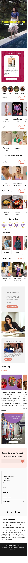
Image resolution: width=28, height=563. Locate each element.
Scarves (4, 482)
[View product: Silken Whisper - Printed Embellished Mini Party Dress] (20, 113)
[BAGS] (18, 243)
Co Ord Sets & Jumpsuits (8, 476)
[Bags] (10, 89)
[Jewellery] (16, 89)
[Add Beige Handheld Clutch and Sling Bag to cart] (9, 142)
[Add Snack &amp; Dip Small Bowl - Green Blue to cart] (9, 207)
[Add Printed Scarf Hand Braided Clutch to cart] (20, 142)
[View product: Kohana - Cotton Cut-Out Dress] (9, 113)
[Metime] (22, 89)
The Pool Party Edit (17, 278)
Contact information (13, 549)
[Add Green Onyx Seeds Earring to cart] (9, 178)
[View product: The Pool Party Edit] (20, 274)
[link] (4, 225)
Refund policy (4, 547)
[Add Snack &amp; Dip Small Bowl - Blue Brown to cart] (20, 207)
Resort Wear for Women (16, 532)
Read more (3, 410)
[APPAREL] (6, 243)
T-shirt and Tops (6, 480)
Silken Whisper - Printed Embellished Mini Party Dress (17, 120)
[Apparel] (4, 89)
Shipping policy (21, 547)
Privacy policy (10, 547)
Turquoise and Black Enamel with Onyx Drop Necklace (17, 184)
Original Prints (6, 478)
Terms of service (15, 547)
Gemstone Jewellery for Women (18, 522)
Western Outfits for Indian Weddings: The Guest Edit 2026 (11, 393)
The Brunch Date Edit (6, 278)
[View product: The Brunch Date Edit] (9, 274)
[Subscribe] (22, 461)
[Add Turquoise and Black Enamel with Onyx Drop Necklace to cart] (20, 178)
